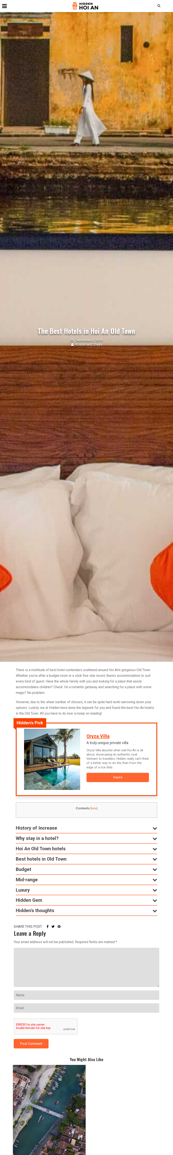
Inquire (117, 777)
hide (94, 808)
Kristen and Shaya (88, 345)
